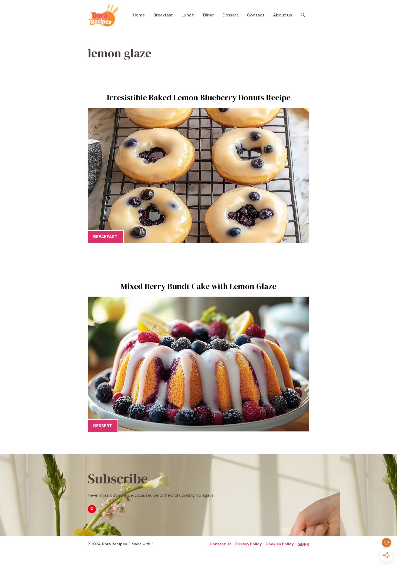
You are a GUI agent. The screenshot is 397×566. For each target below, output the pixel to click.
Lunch (187, 15)
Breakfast (163, 15)
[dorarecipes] (103, 15)
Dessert (230, 15)
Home (139, 15)
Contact (255, 15)
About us (282, 15)
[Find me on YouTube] (92, 509)
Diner (208, 15)
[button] (302, 15)
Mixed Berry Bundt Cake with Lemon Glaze (198, 286)
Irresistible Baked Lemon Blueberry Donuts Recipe (198, 97)
